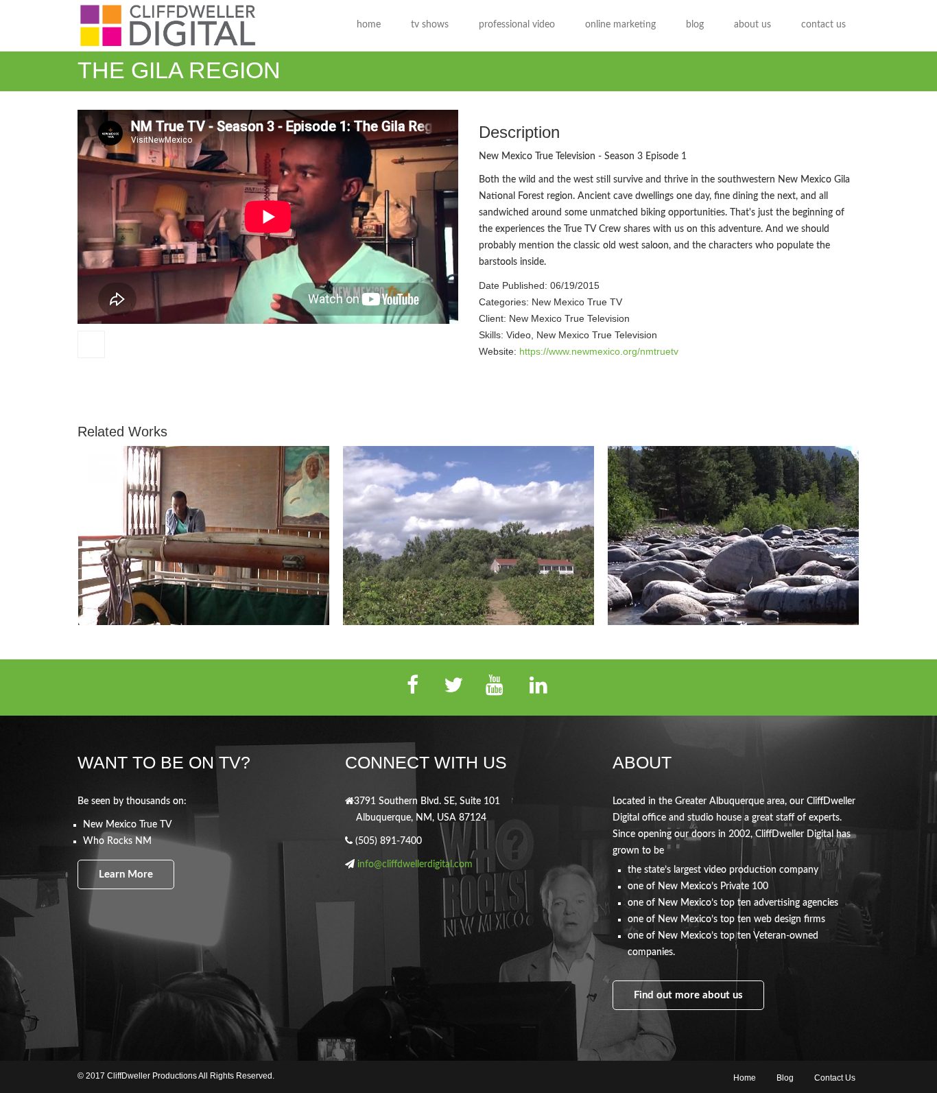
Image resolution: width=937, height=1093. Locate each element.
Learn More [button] (126, 874)
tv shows (430, 25)
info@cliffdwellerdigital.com (415, 864)
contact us (823, 25)
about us (752, 25)
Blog (785, 1078)
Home (744, 1078)
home (369, 25)
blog (695, 25)
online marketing (620, 25)
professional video (517, 25)
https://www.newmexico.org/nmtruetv (598, 351)
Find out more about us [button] (688, 995)
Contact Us (834, 1078)
